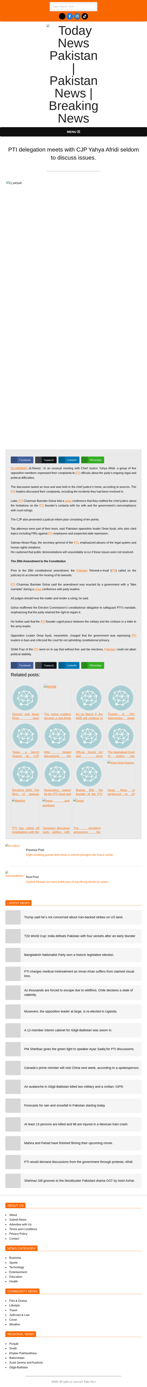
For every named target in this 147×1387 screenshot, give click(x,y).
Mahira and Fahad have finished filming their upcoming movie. (68, 1143)
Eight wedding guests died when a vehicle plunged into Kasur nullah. (70, 854)
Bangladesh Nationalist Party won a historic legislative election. (69, 955)
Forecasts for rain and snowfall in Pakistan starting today (64, 1105)
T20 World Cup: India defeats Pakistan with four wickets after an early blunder (79, 936)
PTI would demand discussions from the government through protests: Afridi (78, 1162)
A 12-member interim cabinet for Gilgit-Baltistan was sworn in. (68, 1030)
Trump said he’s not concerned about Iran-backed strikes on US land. (73, 917)
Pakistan (81, 570)
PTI (77, 472)
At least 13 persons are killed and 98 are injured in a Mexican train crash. (76, 1124)
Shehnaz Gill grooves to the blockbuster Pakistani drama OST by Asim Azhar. (79, 1180)
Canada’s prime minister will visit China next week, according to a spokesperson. (81, 1068)
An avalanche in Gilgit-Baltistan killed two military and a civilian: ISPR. (74, 1086)
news (68, 500)
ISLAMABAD (19, 468)
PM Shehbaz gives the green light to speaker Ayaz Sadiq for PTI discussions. (79, 1049)
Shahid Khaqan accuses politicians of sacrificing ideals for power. (67, 881)
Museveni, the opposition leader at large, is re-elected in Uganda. (70, 1011)
